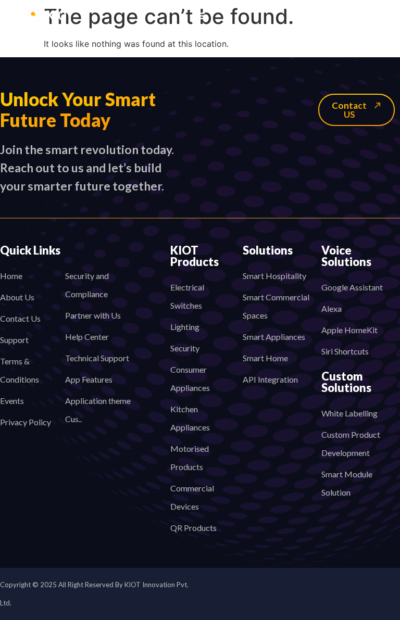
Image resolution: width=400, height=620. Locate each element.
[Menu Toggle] (200, 15)
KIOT (60, 15)
